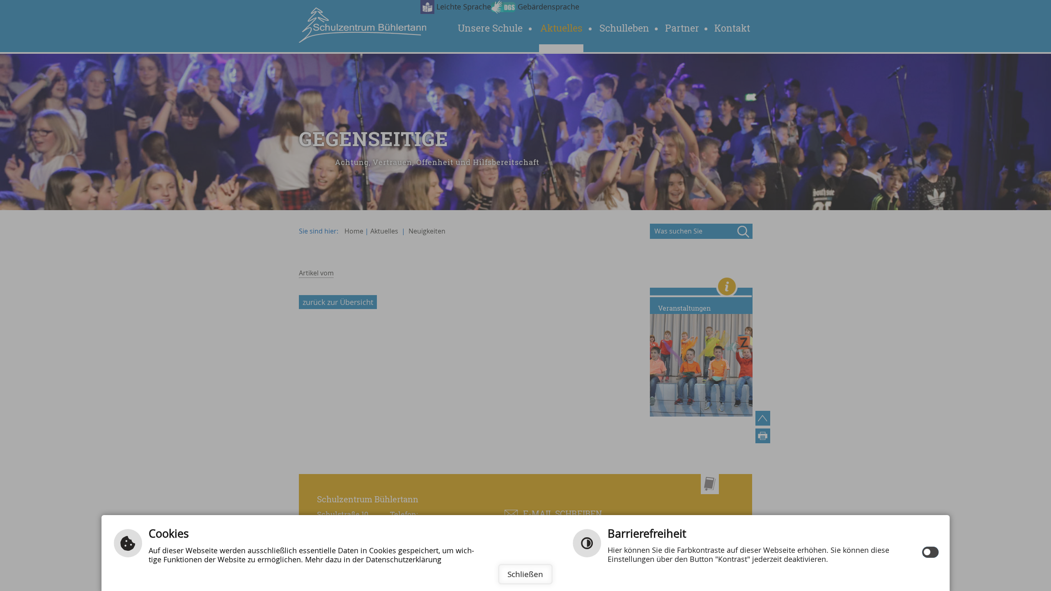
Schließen (525, 574)
